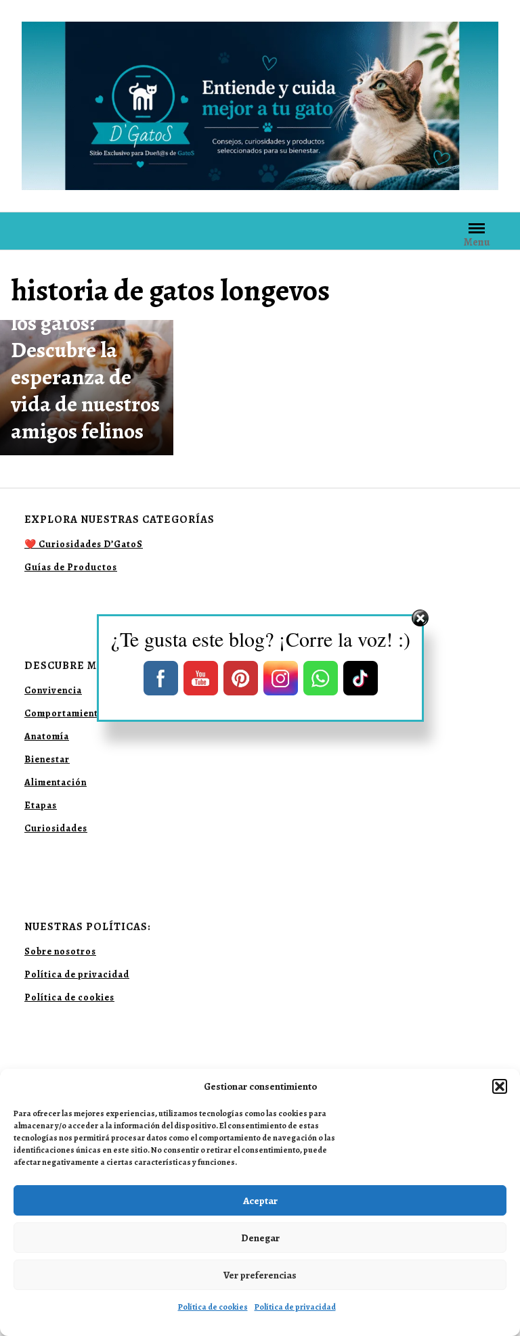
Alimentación (55, 782)
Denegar (260, 1238)
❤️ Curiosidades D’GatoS (83, 544)
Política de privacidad (295, 1307)
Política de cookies (213, 1307)
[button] (499, 1086)
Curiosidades (55, 828)
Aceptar (260, 1200)
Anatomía (46, 736)
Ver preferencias (260, 1275)
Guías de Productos (70, 567)
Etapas (40, 805)
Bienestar (47, 759)
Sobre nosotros (60, 951)
